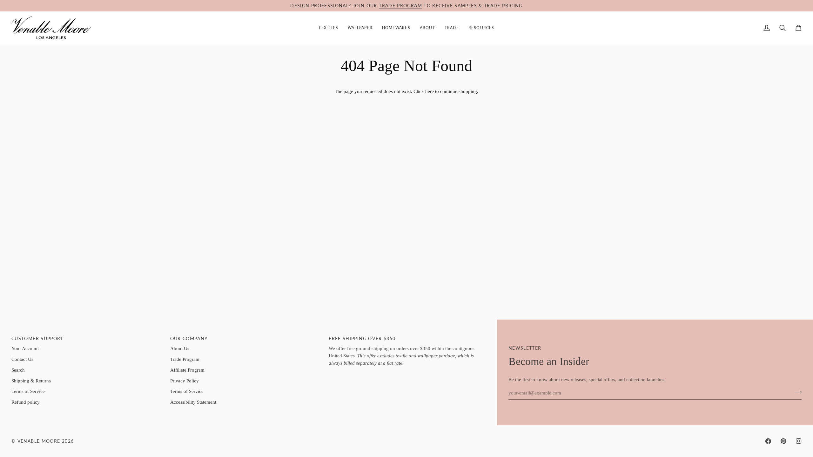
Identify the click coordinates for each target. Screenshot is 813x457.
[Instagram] (799, 441)
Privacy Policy (184, 380)
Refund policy (25, 402)
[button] (328, 27)
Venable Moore (38, 441)
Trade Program (184, 359)
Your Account (25, 348)
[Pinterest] (783, 441)
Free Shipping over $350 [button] (362, 338)
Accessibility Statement (193, 402)
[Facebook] (768, 441)
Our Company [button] (189, 338)
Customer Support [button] (37, 338)
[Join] (796, 392)
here (429, 91)
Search (18, 370)
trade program (400, 5)
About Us (179, 348)
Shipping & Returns (31, 380)
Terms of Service (28, 391)
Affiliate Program (187, 370)
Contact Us (22, 359)
